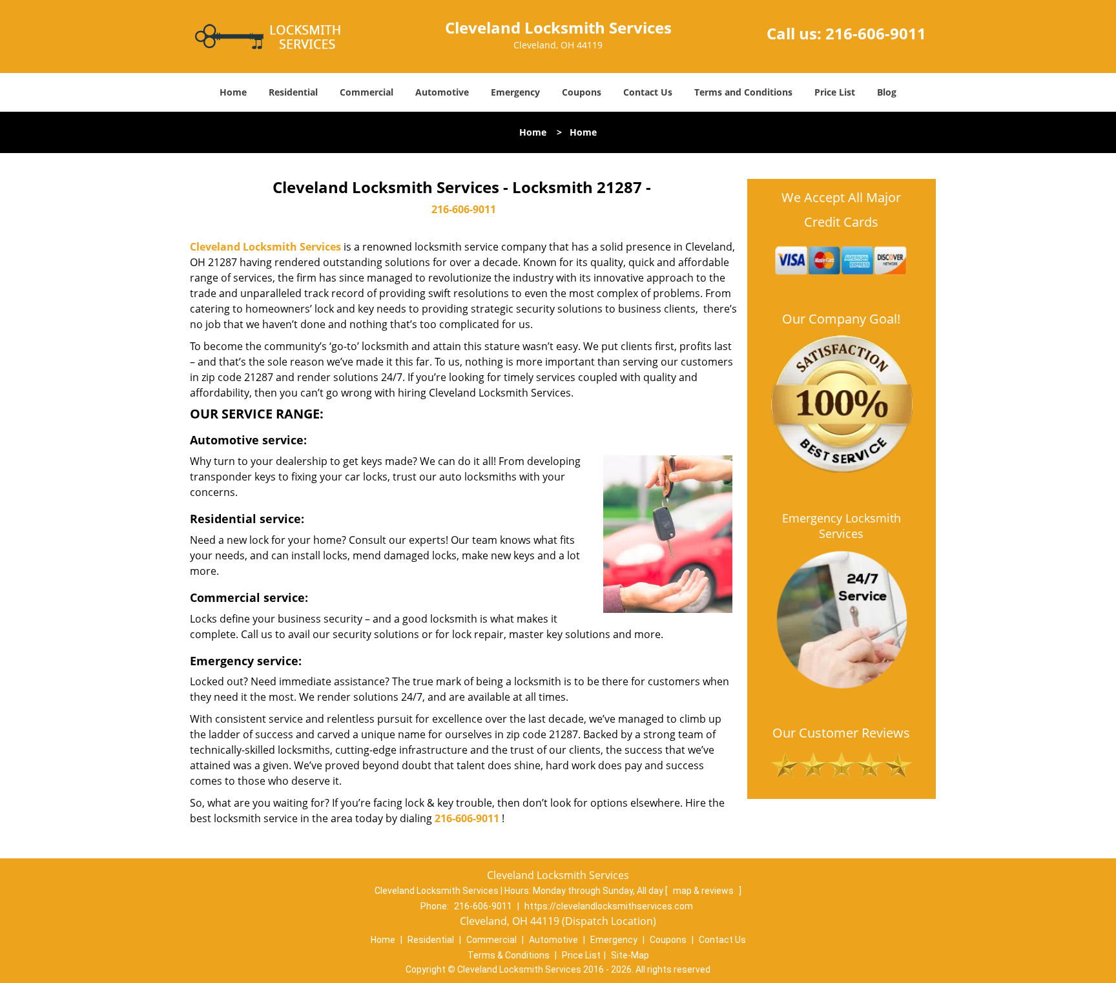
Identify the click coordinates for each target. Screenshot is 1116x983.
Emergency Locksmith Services (841, 525)
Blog (886, 92)
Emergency (515, 92)
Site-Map (630, 955)
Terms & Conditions (509, 955)
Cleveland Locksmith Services (265, 247)
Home (233, 92)
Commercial (366, 92)
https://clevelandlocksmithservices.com (608, 906)
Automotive (442, 92)
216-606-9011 (875, 33)
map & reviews (704, 890)
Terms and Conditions (743, 92)
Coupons (581, 92)
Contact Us (647, 92)
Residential (293, 92)
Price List (834, 92)
